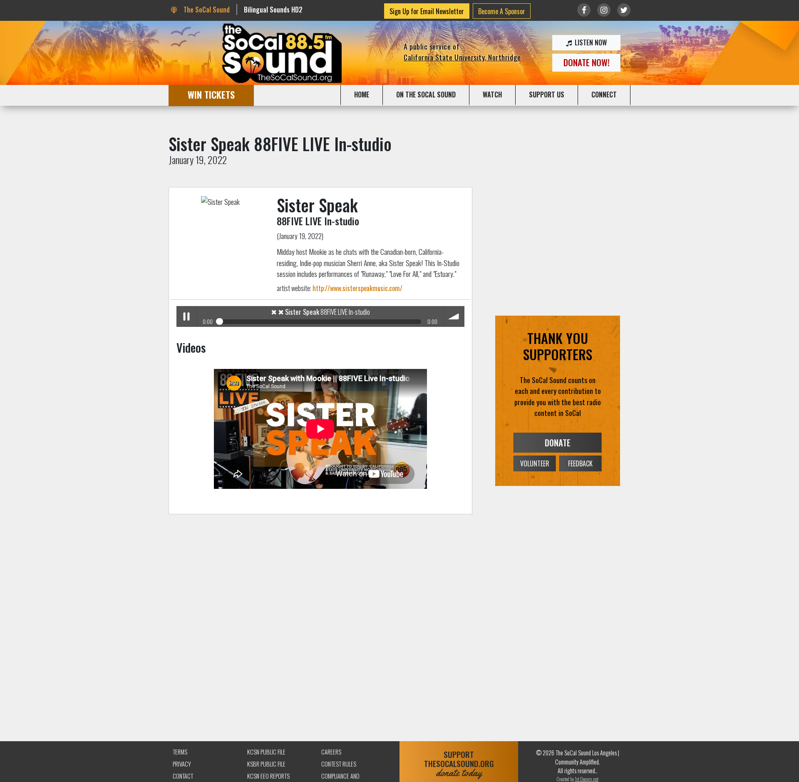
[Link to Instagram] (603, 10)
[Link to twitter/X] (623, 10)
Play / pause (186, 316)
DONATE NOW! (586, 62)
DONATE (558, 442)
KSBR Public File (266, 764)
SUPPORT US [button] (546, 95)
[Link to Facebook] (584, 10)
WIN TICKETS (211, 94)
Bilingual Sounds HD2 (273, 10)
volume (454, 316)
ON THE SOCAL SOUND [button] (426, 95)
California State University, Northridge (462, 57)
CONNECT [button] (604, 95)
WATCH (492, 95)
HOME (361, 95)
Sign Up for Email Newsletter (427, 11)
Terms (180, 751)
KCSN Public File (266, 751)
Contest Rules (338, 764)
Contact (183, 776)
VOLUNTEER (534, 463)
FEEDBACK (580, 463)
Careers (331, 751)
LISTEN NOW (590, 42)
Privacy (182, 764)
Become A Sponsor (501, 11)
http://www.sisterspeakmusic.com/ (357, 288)
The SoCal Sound (205, 10)
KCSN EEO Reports (268, 776)
